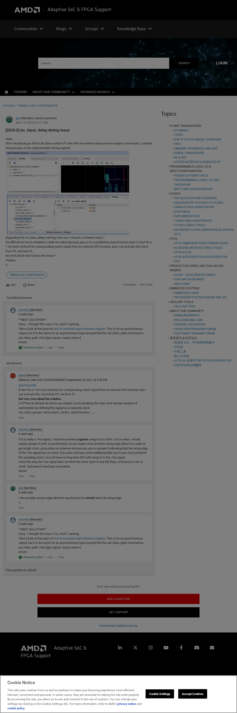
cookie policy (16, 708)
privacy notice (126, 704)
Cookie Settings (160, 693)
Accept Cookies (192, 693)
